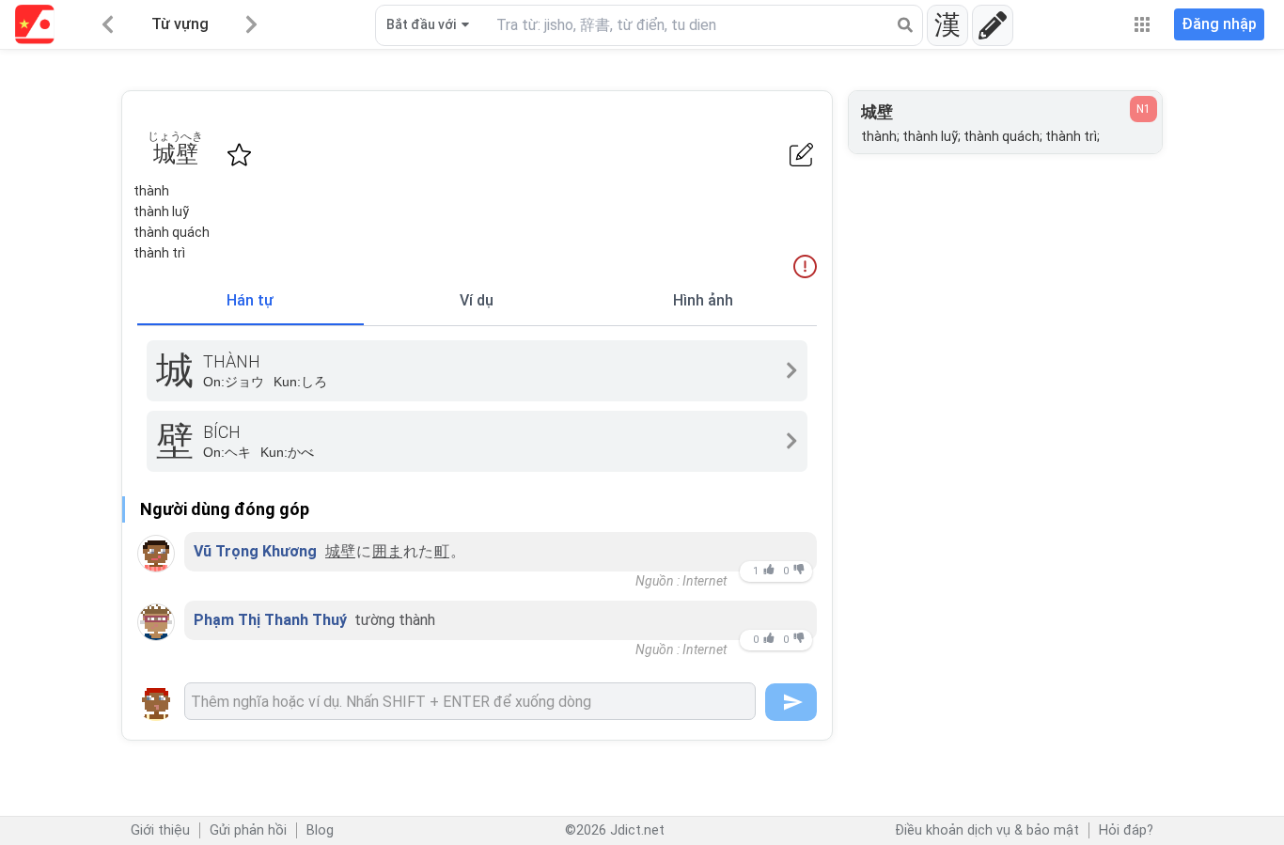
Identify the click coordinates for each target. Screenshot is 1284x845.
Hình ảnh (703, 300)
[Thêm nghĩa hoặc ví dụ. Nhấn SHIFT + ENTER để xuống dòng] (470, 701)
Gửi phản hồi (248, 830)
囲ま (387, 551)
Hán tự (250, 300)
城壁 (340, 551)
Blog (320, 830)
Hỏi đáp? (1126, 830)
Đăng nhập (1219, 24)
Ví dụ (476, 300)
